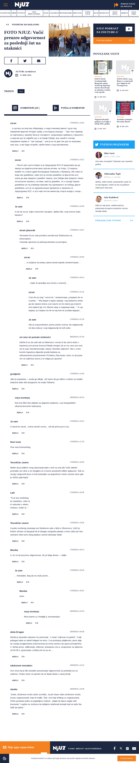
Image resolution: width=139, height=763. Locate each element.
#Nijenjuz (104, 13)
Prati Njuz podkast (104, 40)
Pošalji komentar (73, 108)
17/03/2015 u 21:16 (77, 292)
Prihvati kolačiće (126, 758)
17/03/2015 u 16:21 (77, 421)
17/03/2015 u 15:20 (77, 373)
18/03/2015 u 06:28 (77, 632)
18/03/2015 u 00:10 (77, 397)
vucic (21, 91)
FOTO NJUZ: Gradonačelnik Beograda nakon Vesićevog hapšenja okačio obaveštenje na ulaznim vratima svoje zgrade (102, 85)
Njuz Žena (115, 13)
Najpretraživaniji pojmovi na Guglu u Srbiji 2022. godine (103, 121)
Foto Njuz (87, 13)
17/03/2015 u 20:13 (77, 550)
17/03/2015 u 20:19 (77, 570)
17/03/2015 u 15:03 (77, 123)
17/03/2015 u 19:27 (77, 230)
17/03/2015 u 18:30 (77, 492)
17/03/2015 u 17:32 (77, 441)
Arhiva (124, 13)
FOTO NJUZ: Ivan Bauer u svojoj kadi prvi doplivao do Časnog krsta (125, 82)
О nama (71, 749)
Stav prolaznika (34, 13)
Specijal (77, 13)
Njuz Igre (133, 13)
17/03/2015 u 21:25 (77, 319)
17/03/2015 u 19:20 (77, 206)
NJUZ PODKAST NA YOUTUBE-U (107, 30)
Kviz (96, 13)
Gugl (46, 13)
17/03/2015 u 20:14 (77, 277)
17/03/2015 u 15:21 (77, 159)
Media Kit (80, 749)
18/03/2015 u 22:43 (77, 611)
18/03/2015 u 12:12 (77, 665)
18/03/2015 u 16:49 (77, 689)
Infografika (66, 13)
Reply (15, 151)
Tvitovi (21, 13)
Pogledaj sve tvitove (108, 220)
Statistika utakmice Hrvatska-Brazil (124, 120)
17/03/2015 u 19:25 (77, 523)
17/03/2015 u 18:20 (77, 462)
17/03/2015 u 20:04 (77, 257)
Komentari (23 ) (29, 108)
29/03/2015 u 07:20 (77, 337)
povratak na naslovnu (25, 24)
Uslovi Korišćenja (93, 749)
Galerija (54, 13)
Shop (13, 13)
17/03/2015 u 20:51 (77, 591)
